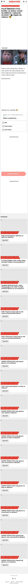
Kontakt (12, 581)
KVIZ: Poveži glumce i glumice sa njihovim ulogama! (12, 236)
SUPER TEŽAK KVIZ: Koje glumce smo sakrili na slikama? (12, 411)
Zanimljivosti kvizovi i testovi (9, 233)
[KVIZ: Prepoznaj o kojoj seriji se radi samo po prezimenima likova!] (14, 327)
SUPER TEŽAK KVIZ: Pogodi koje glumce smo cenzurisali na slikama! (13, 536)
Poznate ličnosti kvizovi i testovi (10, 258)
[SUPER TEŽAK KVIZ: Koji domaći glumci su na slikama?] (14, 352)
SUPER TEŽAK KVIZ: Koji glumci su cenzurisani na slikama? (13, 511)
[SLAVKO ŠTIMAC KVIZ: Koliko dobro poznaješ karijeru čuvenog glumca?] (14, 251)
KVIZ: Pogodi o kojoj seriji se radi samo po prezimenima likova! (12, 312)
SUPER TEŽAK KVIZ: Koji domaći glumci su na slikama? (12, 362)
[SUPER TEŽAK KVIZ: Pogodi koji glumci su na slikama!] (14, 551)
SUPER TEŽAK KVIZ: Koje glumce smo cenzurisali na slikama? (12, 461)
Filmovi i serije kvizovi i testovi (9, 231)
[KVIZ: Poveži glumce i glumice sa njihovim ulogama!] (14, 226)
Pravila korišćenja (19, 581)
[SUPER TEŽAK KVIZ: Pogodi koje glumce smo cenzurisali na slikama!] (14, 526)
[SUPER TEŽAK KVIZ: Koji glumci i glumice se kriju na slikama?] (14, 426)
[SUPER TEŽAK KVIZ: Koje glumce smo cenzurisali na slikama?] (14, 451)
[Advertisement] (14, 33)
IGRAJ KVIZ (5, 240)
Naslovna (7, 581)
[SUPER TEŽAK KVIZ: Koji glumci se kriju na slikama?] (14, 476)
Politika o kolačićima (14, 583)
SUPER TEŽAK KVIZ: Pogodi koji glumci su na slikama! (12, 561)
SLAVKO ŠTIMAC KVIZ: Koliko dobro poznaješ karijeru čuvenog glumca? (13, 261)
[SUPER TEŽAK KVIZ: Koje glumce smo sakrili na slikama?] (14, 402)
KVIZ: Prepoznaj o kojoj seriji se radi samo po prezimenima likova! (13, 337)
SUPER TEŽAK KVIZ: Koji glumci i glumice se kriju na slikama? (12, 436)
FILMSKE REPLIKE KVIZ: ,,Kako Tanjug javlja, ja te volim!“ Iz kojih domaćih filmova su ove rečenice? (12, 287)
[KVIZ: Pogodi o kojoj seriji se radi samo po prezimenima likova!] (14, 302)
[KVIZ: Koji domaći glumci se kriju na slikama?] (14, 377)
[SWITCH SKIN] (23, 1)
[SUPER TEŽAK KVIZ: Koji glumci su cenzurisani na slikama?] (14, 501)
